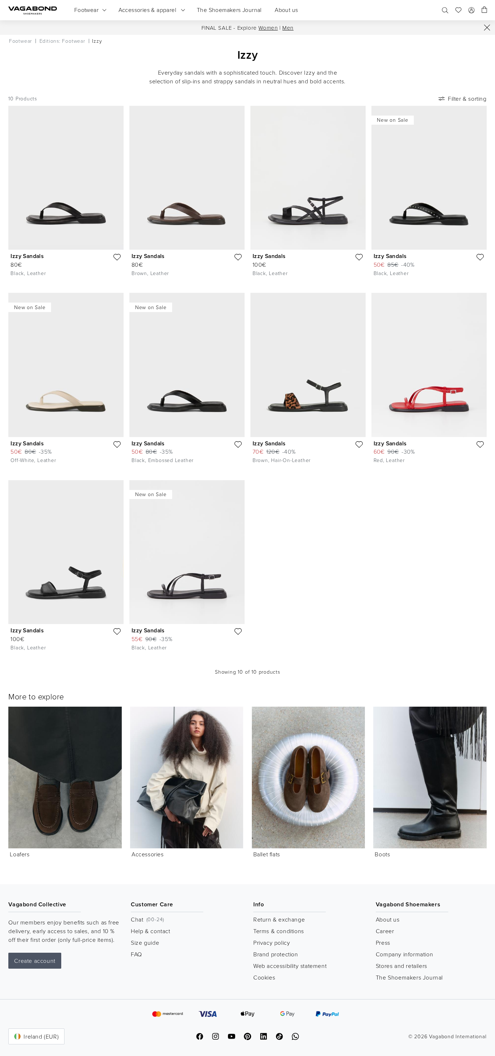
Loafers (19, 854)
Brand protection (275, 954)
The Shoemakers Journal (409, 977)
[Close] (487, 27)
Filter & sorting (467, 99)
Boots (382, 854)
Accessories (148, 854)
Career (385, 931)
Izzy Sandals (27, 256)
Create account (34, 961)
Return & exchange (279, 919)
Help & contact (150, 931)
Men (288, 28)
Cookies (264, 977)
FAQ (136, 954)
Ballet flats (266, 854)
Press (383, 943)
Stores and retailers (401, 966)
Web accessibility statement (289, 966)
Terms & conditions (278, 931)
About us (388, 919)
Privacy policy (271, 943)
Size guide (145, 943)
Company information (404, 954)
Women (268, 28)
